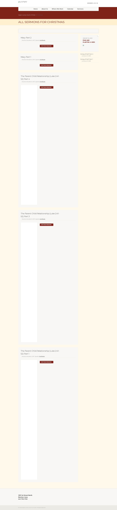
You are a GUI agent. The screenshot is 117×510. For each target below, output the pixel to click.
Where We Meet (57, 9)
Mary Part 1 (26, 57)
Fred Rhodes (42, 40)
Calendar (70, 9)
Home (36, 9)
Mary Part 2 (26, 38)
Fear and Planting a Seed (89, 41)
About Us (45, 9)
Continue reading (46, 46)
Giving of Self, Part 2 (86, 54)
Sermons (80, 9)
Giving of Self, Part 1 (86, 59)
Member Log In (92, 3)
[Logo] (31, 1)
